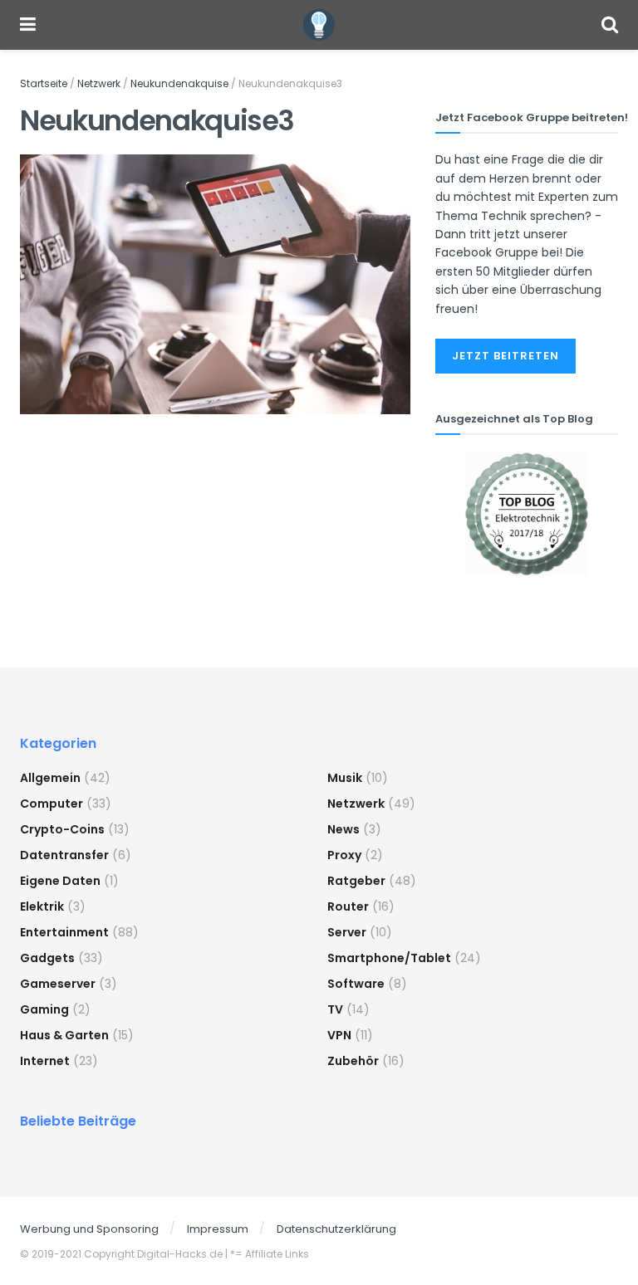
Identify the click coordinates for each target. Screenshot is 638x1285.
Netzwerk (98, 83)
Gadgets (47, 958)
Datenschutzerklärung (336, 1229)
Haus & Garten (64, 1035)
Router (348, 906)
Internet (45, 1061)
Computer (51, 803)
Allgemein (50, 778)
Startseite (43, 83)
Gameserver (58, 983)
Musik (344, 778)
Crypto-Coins (62, 829)
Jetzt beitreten (505, 356)
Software (356, 983)
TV (335, 1009)
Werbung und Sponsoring (89, 1229)
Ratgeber (356, 880)
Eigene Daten (60, 880)
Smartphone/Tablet (389, 958)
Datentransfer (64, 855)
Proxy (344, 855)
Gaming (44, 1009)
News (343, 829)
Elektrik (42, 906)
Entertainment (64, 932)
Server (346, 932)
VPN (339, 1035)
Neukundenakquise (179, 83)
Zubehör (353, 1061)
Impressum (217, 1229)
